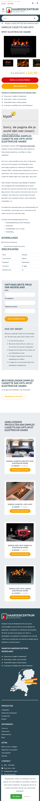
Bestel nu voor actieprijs (20, 80)
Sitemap (4, 756)
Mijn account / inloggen (9, 747)
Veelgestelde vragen (10, 771)
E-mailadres (9, 298)
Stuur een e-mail (9, 768)
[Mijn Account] (33, 3)
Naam (7, 290)
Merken (4, 719)
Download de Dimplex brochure (14, 246)
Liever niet (27, 796)
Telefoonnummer (11, 307)
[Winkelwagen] (37, 3)
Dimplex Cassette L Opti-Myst (20, 504)
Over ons (5, 728)
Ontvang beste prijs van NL (20, 470)
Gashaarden (5, 710)
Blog (3, 737)
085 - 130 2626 (8, 4)
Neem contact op (20, 86)
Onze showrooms (10, 774)
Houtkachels (6, 716)
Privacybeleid (6, 753)
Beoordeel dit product (14, 396)
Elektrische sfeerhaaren (9, 713)
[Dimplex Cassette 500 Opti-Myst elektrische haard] (8, 63)
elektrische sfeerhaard (27, 146)
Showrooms (6, 731)
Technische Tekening (10, 242)
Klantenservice (6, 734)
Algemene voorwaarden (9, 750)
